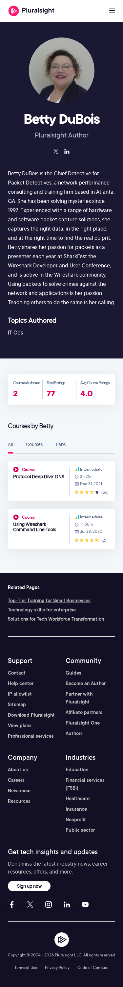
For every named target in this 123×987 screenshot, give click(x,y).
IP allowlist (20, 694)
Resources (19, 801)
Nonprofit (76, 819)
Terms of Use (25, 967)
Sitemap (17, 704)
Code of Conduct (93, 967)
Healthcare (78, 798)
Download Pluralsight (31, 715)
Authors (74, 733)
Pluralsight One (83, 723)
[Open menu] (112, 11)
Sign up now (29, 886)
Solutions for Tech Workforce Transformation (56, 619)
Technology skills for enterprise (42, 609)
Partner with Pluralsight (79, 697)
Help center (20, 683)
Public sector (80, 830)
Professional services (31, 736)
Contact (17, 673)
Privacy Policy (57, 967)
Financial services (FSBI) (85, 784)
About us (18, 769)
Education (77, 769)
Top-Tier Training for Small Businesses (49, 600)
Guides (73, 673)
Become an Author (86, 683)
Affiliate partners (84, 712)
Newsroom (19, 790)
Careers (16, 780)
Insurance (76, 809)
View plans (19, 725)
